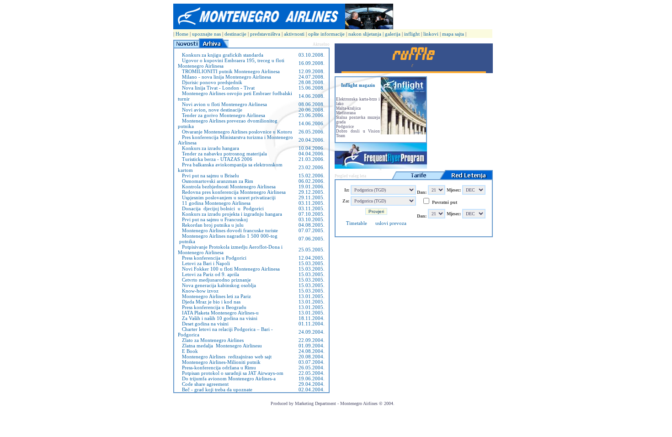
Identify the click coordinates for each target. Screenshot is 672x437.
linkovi (430, 34)
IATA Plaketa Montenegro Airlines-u (218, 312)
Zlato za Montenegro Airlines (211, 340)
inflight (412, 34)
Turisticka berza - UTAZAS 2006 (215, 159)
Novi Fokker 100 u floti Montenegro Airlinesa (229, 269)
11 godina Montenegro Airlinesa (214, 203)
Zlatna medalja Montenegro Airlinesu (220, 345)
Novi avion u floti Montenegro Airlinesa (222, 104)
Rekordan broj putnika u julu (211, 225)
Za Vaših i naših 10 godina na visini (217, 318)
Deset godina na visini (203, 323)
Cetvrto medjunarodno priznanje (214, 279)
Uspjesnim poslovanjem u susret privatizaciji (227, 197)
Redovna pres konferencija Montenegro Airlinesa (232, 192)
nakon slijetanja (364, 34)
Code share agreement (203, 384)
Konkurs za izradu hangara (208, 148)
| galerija (392, 34)
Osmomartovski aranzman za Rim (215, 181)
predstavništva (266, 34)
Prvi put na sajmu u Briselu (208, 175)
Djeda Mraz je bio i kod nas (209, 301)
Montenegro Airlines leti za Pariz (214, 296)
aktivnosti (295, 34)
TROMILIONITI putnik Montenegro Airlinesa (229, 71)
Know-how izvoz (198, 290)
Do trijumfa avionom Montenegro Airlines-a (227, 378)
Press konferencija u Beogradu (212, 307)
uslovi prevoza (390, 223)
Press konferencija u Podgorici (212, 258)
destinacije (235, 34)
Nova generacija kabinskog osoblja (217, 285)
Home (182, 34)
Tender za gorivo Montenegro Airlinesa (221, 115)
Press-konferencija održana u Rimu (217, 367)
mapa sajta (453, 34)
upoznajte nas (206, 34)
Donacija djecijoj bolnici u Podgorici (221, 208)
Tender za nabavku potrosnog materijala (222, 153)
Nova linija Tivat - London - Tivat (216, 88)
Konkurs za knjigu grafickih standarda (220, 55)
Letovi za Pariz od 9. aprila (208, 274)
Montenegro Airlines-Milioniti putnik (219, 362)
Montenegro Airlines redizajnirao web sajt (225, 356)
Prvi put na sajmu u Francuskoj (213, 219)
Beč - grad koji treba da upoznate (215, 389)
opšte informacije (327, 34)
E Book (188, 351)
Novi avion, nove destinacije (210, 109)
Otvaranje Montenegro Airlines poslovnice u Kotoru (235, 131)
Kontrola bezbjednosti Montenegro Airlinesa (227, 186)
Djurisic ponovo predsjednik (210, 82)
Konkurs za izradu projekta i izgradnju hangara (230, 214)
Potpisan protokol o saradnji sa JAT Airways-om (230, 373)
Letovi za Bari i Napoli (204, 263)
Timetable (356, 223)
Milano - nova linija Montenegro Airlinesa (224, 77)
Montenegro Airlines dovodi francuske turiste (228, 230)
